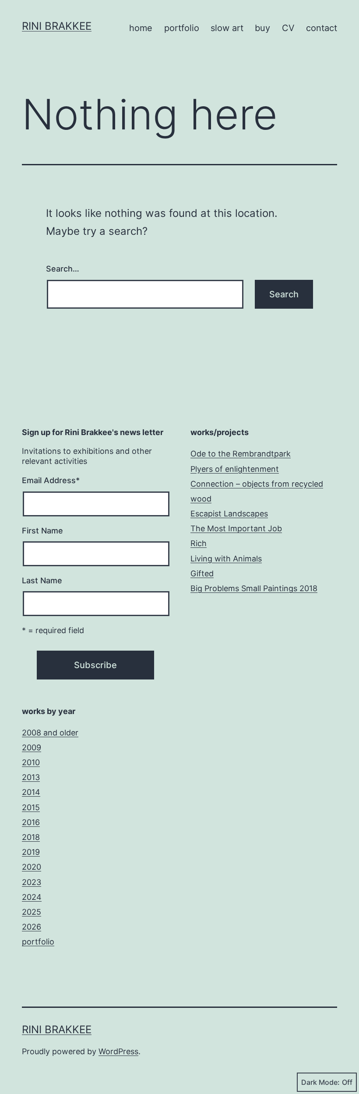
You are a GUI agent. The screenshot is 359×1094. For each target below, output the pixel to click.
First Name (42, 530)
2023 (31, 882)
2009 (31, 747)
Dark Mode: (320, 1082)
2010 (31, 762)
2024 (32, 897)
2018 (31, 837)
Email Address (51, 480)
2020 (31, 866)
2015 (31, 807)
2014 (31, 792)
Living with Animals (226, 558)
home (140, 28)
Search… (62, 268)
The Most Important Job (236, 528)
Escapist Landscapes (229, 513)
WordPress (118, 1051)
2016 (31, 822)
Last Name (42, 580)
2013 (31, 777)
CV (288, 28)
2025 (31, 911)
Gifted (202, 573)
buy (262, 28)
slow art (227, 28)
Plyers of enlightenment (234, 469)
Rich (198, 543)
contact (321, 28)
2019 (31, 852)
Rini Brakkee (57, 26)
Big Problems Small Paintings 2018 (253, 588)
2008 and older (50, 732)
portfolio (181, 28)
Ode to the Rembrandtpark (240, 453)
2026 (31, 926)
